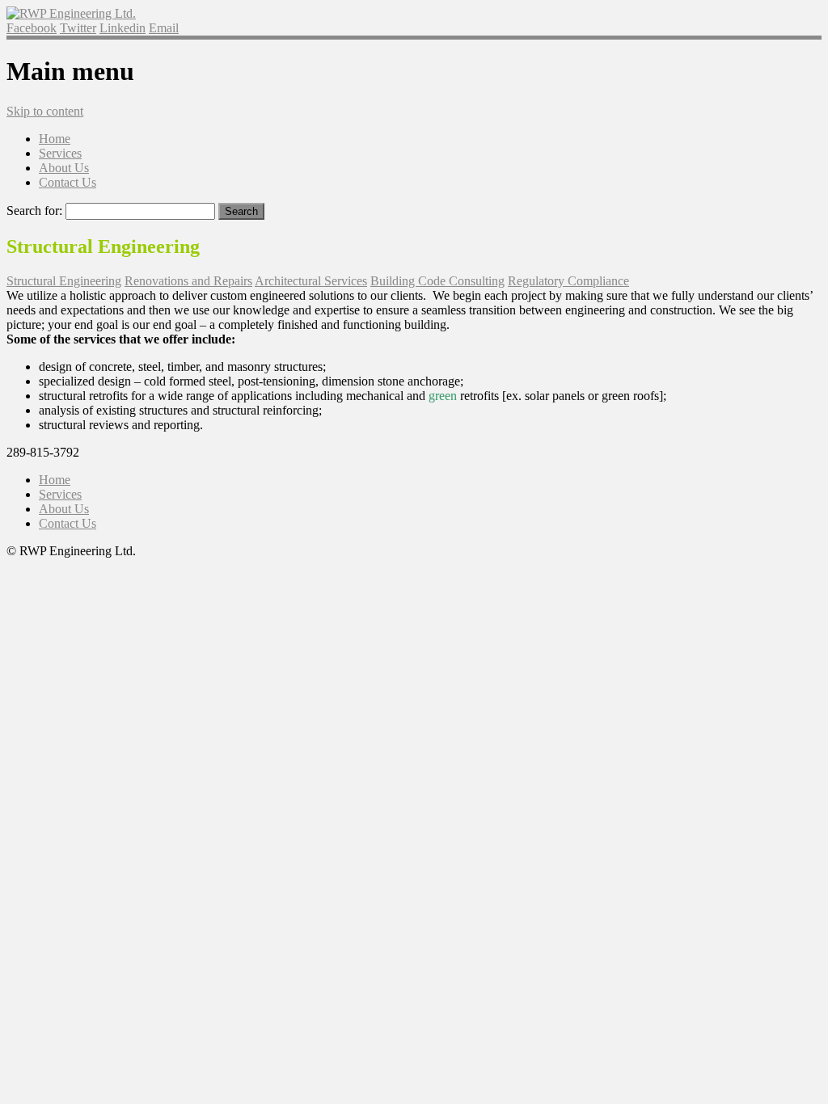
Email (164, 28)
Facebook (31, 28)
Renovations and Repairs (188, 281)
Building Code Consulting (437, 281)
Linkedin (122, 28)
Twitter (78, 28)
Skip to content (44, 111)
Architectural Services (311, 281)
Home (54, 138)
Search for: (34, 210)
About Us (64, 168)
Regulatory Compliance (568, 281)
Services (60, 153)
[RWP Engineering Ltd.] (71, 13)
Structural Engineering (63, 281)
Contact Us (67, 182)
